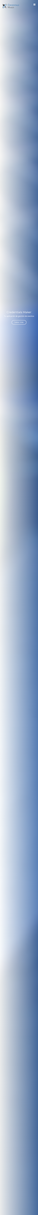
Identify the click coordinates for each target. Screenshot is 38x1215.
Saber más (19, 322)
